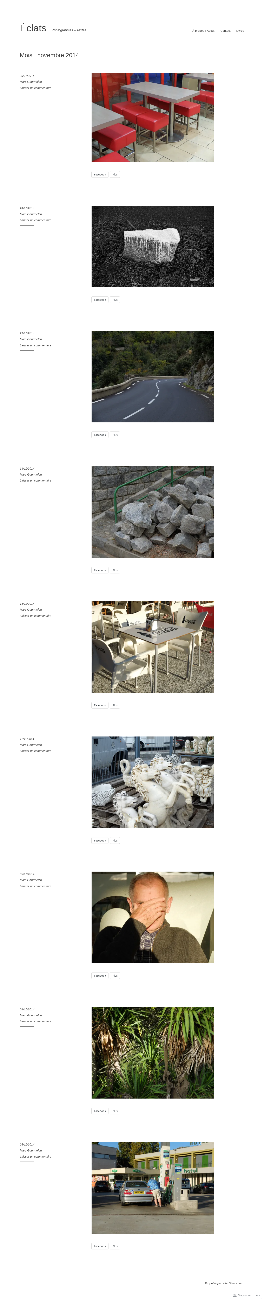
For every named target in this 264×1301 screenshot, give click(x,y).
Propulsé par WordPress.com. (224, 1283)
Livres (240, 30)
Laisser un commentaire (35, 88)
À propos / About (203, 30)
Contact (225, 30)
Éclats (33, 27)
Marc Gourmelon (31, 81)
